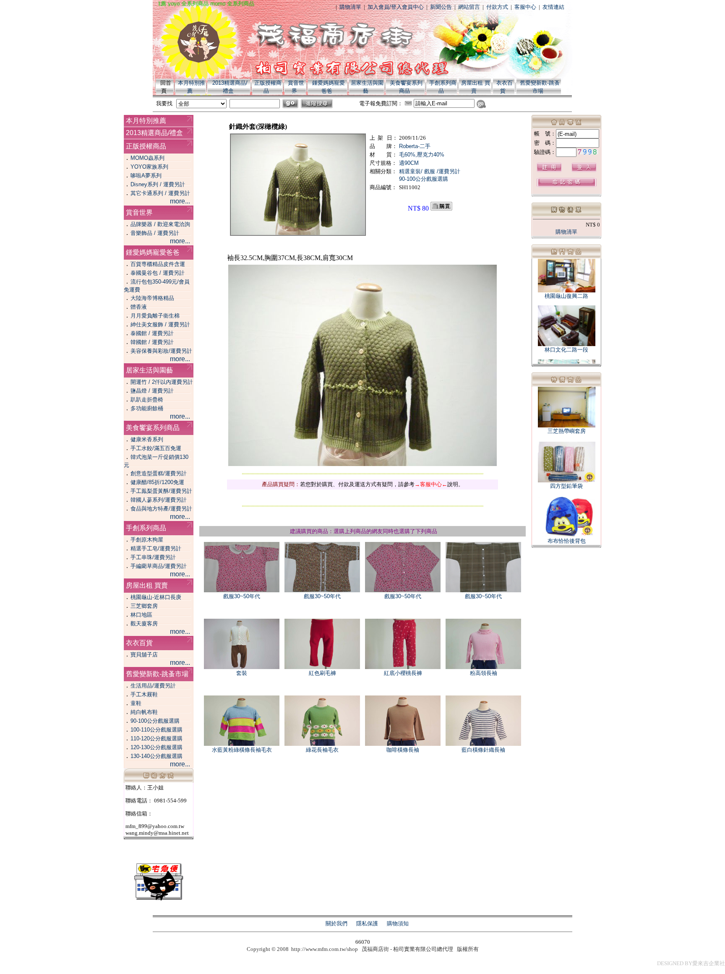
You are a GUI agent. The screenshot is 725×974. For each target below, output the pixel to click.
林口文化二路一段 (566, 342)
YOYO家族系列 (149, 167)
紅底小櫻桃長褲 (403, 673)
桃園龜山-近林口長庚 (155, 597)
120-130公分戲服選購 (156, 747)
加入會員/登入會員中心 (396, 7)
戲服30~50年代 (241, 596)
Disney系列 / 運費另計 (157, 184)
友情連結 (553, 7)
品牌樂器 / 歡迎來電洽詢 (160, 224)
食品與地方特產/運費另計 (161, 508)
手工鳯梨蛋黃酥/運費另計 (161, 491)
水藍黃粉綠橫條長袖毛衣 (242, 750)
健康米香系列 (146, 439)
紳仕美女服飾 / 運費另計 (160, 324)
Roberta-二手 (414, 146)
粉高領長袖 (483, 673)
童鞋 (135, 703)
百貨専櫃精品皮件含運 (157, 264)
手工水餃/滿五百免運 (155, 448)
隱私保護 (367, 923)
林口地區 (141, 615)
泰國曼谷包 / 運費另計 (157, 273)
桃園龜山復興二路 (566, 288)
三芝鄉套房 (144, 606)
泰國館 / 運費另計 (152, 333)
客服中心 (525, 7)
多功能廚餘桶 (146, 408)
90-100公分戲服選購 (155, 721)
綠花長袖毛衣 (322, 750)
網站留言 (469, 7)
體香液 (138, 307)
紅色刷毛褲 (322, 673)
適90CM (409, 163)
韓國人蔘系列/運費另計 (158, 500)
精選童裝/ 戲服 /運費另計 (429, 171)
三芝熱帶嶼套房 (567, 431)
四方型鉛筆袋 (566, 486)
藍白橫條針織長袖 (483, 750)
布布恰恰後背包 (567, 541)
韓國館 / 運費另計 (152, 342)
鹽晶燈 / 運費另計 (152, 391)
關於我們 (336, 923)
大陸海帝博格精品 (152, 298)
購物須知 (398, 923)
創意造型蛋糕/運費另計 (158, 473)
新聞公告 (441, 7)
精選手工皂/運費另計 (155, 548)
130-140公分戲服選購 (156, 756)
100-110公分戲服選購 (156, 730)
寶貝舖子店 (144, 654)
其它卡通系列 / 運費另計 (160, 193)
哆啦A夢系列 (146, 175)
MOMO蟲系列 (147, 158)
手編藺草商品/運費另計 (158, 566)
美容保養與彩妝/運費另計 (161, 351)
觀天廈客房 (144, 623)
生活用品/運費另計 (153, 685)
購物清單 (350, 7)
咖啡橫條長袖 (402, 750)
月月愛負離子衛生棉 (155, 316)
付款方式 (497, 7)
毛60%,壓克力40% (421, 154)
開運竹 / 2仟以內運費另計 (161, 382)
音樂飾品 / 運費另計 (154, 233)
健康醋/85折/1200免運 (157, 482)
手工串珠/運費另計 (153, 557)
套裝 (241, 673)
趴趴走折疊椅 (146, 399)
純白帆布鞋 (144, 712)
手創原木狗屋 (146, 539)
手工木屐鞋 (144, 694)
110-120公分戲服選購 (156, 738)
